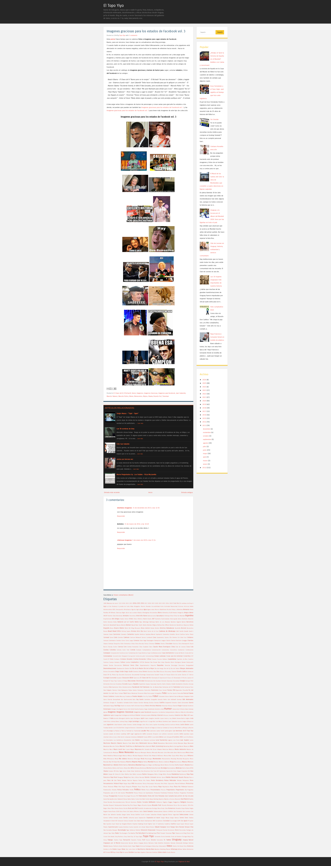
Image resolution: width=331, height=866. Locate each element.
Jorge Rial (152, 721)
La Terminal (127, 731)
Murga (172, 762)
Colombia (113, 650)
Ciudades (145, 647)
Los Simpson (145, 740)
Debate (105, 665)
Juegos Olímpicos (187, 721)
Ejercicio (137, 678)
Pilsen (105, 787)
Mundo (156, 762)
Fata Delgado (107, 690)
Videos (169, 846)
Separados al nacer (153, 818)
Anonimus (133, 616)
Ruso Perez (123, 811)
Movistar (106, 762)
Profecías (170, 793)
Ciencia (120, 647)
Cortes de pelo (140, 656)
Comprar (138, 650)
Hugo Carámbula (149, 709)
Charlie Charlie (170, 640)
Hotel (132, 709)
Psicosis (133, 796)
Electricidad (140, 681)
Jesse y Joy (167, 718)
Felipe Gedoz (132, 690)
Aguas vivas (150, 609)
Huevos (141, 709)
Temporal (160, 830)
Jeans (146, 718)
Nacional (106, 765)
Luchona (152, 740)
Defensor (126, 665)
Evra (110, 687)
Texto (117, 833)
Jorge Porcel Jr (144, 721)
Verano (105, 846)
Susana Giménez (123, 827)
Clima (173, 647)
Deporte (153, 665)
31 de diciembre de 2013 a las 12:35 (146, 508)
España (135, 684)
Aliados (139, 612)
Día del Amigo (159, 668)
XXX (111, 852)
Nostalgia (164, 768)
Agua (145, 609)
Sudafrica (167, 824)
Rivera (117, 808)
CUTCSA (142, 662)
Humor (134, 393)
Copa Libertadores (168, 653)
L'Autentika (139, 728)
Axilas (115, 622)
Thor (158, 833)
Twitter (168, 840)
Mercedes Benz (172, 752)
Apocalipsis (160, 616)
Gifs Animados (187, 699)
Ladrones (153, 731)
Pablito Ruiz (128, 774)
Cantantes (130, 634)
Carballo (172, 634)
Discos (162, 671)
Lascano (105, 734)
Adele (191, 606)
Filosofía (185, 690)
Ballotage (146, 622)
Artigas (117, 619)
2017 (145, 603)
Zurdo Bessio (171, 852)
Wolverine (190, 849)
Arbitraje (167, 616)
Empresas (170, 681)
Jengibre (151, 718)
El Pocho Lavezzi (186, 678)
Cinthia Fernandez (132, 647)
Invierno (177, 715)
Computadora (146, 650)
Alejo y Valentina (177, 609)
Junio (151, 724)
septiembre (207, 439)
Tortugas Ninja (186, 836)
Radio (129, 799)
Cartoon (126, 637)
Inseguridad (118, 715)
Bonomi (183, 628)
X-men (108, 852)
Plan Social (149, 787)
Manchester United (172, 743)
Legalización (138, 734)
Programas (183, 793)
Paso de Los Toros (114, 780)
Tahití (168, 827)
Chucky (110, 647)
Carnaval (106, 637)
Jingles (187, 718)
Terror (177, 830)
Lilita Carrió (121, 737)
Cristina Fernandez (139, 659)
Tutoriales (160, 840)
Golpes (135, 702)
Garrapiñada (116, 699)
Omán (128, 771)
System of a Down (139, 827)
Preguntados (170, 790)
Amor (191, 612)
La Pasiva (116, 731)
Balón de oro (160, 622)
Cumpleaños (135, 662)
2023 (163, 603)
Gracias (156, 702)
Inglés (112, 715)
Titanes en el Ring (180, 833)
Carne (111, 637)
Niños (133, 768)
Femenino (140, 690)
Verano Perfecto (114, 846)
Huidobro (158, 709)
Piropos (134, 787)
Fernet (165, 690)
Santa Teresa (130, 814)
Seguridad (176, 814)
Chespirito (117, 644)
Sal (128, 811)
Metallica (110, 755)
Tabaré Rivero (150, 827)
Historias (164, 706)
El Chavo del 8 (118, 393)
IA (180, 709)
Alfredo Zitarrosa (116, 612)
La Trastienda (136, 731)
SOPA (178, 821)
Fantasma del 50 (168, 687)
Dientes (135, 671)
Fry (147, 696)
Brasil (110, 631)
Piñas (116, 787)
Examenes (115, 687)
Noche (149, 768)
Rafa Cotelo (145, 799)
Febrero (114, 690)
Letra (181, 734)
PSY (137, 796)
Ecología (106, 678)
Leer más (140, 423)
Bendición (173, 625)
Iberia (183, 709)
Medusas (115, 752)
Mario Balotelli (146, 746)
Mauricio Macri (108, 749)
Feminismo (154, 690)
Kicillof (119, 728)
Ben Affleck (165, 625)
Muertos (129, 762)
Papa (188, 774)
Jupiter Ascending (158, 724)
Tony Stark (127, 836)
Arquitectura (107, 619)
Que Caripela (169, 796)
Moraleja (173, 759)
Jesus (174, 718)
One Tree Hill (155, 771)
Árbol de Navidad (179, 616)
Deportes (160, 665)
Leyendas (186, 734)
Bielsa (191, 625)
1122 (120, 603)
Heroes (142, 706)
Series (182, 818)
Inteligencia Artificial (128, 715)
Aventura (184, 619)
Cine (125, 647)
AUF (153, 619)
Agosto (133, 609)
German (179, 699)
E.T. (188, 675)
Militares (190, 755)
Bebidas (149, 625)
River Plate (111, 808)
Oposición (169, 771)
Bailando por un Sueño (126, 622)
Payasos (135, 780)
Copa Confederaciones (154, 653)
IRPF (188, 715)
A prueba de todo (124, 606)
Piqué (123, 787)
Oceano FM (111, 771)
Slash (142, 821)
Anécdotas (119, 616)
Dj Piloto (113, 675)
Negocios (145, 765)
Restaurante (118, 805)
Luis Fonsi (176, 740)
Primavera (157, 793)
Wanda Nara (150, 849)
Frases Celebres (108, 696)
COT (192, 656)
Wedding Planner (165, 849)
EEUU (131, 678)
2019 (153, 603)
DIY (108, 675)
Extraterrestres (127, 687)
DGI (131, 668)
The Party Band (141, 833)
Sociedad (166, 821)
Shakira (191, 818)
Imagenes (140, 393)
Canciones (116, 634)
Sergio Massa (165, 818)
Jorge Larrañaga (133, 721)
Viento (175, 846)
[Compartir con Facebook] (115, 388)
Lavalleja (123, 734)
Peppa (125, 783)
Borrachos (190, 628)
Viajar (133, 846)
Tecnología (122, 830)
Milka (105, 759)
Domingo (143, 675)
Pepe (121, 783)
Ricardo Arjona (146, 805)
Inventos (171, 715)
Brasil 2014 (117, 631)
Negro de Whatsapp (154, 765)
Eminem (163, 681)
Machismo (106, 743)
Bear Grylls (139, 625)
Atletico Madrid (142, 619)
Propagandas (113, 796)
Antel (138, 616)
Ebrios (191, 675)
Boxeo (105, 631)
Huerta (137, 709)
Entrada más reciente (112, 492)
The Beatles (131, 833)
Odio (117, 771)
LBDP (128, 734)
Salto (141, 811)
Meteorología (118, 755)
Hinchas (152, 706)
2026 (170, 603)
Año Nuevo (144, 616)
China (133, 644)
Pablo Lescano (137, 774)
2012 (127, 603)
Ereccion (113, 684)
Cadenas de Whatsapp (167, 631)
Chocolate (168, 644)
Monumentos (166, 759)
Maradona (106, 746)
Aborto (143, 606)
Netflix (177, 765)
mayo (205, 453)
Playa (160, 787)
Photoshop (189, 783)
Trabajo (110, 840)
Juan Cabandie (181, 393)
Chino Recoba (139, 644)
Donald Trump (159, 675)
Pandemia (175, 774)
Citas (140, 647)
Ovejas (110, 774)
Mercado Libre (162, 752)
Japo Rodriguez (135, 718)
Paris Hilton (135, 777)
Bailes (137, 622)
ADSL (114, 609)
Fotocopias (150, 693)
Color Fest (125, 650)
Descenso (182, 665)
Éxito (120, 687)
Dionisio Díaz (152, 671)
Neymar (187, 765)
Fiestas (169, 690)
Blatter (122, 628)
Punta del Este (153, 796)
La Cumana (164, 728)
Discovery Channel (170, 671)
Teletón (138, 830)
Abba (131, 606)
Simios (126, 821)
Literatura (134, 737)
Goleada (126, 702)
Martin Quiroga (174, 746)
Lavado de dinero (114, 734)
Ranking (156, 799)
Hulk (162, 709)
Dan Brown (153, 662)
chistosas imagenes (124, 540)
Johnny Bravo (115, 721)
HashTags (117, 706)
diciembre (206, 429)
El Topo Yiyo (113, 5)
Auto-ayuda (173, 619)
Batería (123, 625)
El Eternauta (154, 678)
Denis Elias (134, 665)
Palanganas (150, 774)
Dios (158, 671)
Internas (154, 715)
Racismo (114, 799)
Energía (182, 681)
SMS (154, 821)
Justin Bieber (184, 724)
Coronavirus (107, 656)
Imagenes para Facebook (166, 393)
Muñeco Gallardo (164, 762)
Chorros (175, 644)
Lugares (170, 740)
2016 (142, 603)
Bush (145, 631)
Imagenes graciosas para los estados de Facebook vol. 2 (128, 110)
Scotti (143, 814)
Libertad (105, 737)
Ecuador (119, 678)
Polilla (131, 790)
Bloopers (137, 628)
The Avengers (123, 833)
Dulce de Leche (176, 675)
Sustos (131, 827)
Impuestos (154, 712)
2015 (138, 603)
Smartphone (148, 821)
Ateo (135, 619)
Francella (180, 693)
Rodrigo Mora (156, 808)
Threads (162, 833)
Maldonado (143, 743)
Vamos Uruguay (138, 843)
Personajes (150, 783)
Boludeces (170, 628)
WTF (104, 852)
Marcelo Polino (123, 396)
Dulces (184, 675)
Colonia (119, 650)
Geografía (154, 699)
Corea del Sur (189, 653)
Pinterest (110, 787)
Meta (191, 752)
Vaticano (151, 843)
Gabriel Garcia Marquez (176, 696)
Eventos (105, 687)
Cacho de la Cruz (152, 631)
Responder (121, 516)
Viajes (138, 846)
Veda (156, 843)
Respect (111, 805)
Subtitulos (161, 824)
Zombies (154, 852)
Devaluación (120, 668)
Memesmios (138, 396)
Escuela (124, 684)
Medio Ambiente (180, 749)
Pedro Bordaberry (157, 780)
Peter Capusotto (169, 783)
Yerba (117, 852)
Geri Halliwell (172, 699)
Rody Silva (164, 808)
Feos (160, 690)
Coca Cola (189, 647)
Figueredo (179, 690)
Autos (179, 619)
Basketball (113, 625)
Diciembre (111, 671)
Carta (115, 637)
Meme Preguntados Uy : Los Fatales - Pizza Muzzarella (136, 474)
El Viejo (125, 681)
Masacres (187, 746)
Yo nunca (125, 852)
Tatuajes (114, 830)
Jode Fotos (106, 721)
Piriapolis (128, 787)
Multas (146, 762)
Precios (163, 790)
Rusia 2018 (115, 811)
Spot (113, 824)
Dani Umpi (161, 662)
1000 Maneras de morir (110, 603)
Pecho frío (141, 780)
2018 (149, 603)
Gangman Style (188, 696)
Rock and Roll (133, 808)
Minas (116, 759)
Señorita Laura (133, 818)
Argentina (189, 615)
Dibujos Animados (186, 668)
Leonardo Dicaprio (152, 734)
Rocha (125, 808)
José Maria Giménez (162, 721)
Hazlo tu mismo (126, 706)
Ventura (191, 843)
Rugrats (105, 811)
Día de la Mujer (149, 668)
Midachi (154, 755)
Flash (125, 693)
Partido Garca (161, 777)
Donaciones (150, 675)
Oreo (174, 771)
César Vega (143, 640)
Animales (126, 616)
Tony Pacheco (119, 836)
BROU (138, 631)
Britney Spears (126, 631)
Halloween (106, 706)
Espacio (130, 684)
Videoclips (155, 846)
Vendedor (167, 843)
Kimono (132, 728)
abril (204, 457)
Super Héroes (184, 824)
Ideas (186, 709)
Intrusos (165, 715)
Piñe (119, 787)
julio (204, 446)
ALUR (170, 612)
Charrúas (190, 640)
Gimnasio (106, 702)
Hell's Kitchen (135, 706)
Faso (191, 687)
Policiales (125, 790)
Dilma (140, 671)
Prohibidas (190, 793)
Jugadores (110, 724)
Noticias (179, 768)
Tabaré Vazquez (160, 827)
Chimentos (127, 644)
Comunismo (165, 650)
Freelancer (128, 696)
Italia (112, 718)
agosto (205, 443)
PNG (179, 787)
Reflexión (152, 802)
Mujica (145, 396)
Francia (185, 693)
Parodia (142, 777)
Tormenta (157, 836)
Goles (131, 702)
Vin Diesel (180, 846)
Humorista (175, 709)
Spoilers (109, 824)
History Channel (173, 706)
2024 (167, 603)
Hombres (190, 706)
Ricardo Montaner (167, 805)
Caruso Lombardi (147, 637)
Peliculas (173, 780)
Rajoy (151, 799)
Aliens (160, 612)
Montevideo (157, 759)
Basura (119, 625)
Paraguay (120, 777)
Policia (119, 790)
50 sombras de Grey (185, 603)
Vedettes (160, 843)
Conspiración (115, 653)
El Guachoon (162, 678)
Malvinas (150, 743)
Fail (141, 687)
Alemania (186, 609)
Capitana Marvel (150, 634)
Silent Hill (114, 821)
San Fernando (178, 811)
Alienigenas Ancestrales (149, 612)
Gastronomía (128, 699)
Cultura (122, 662)
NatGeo (125, 765)
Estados (168, 684)
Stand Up (118, 824)
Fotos (164, 693)
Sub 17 (155, 824)
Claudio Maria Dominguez (161, 647)
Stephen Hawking (137, 824)
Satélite (137, 814)
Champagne (149, 640)
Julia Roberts (118, 724)
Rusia (110, 811)
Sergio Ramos (174, 818)
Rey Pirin (130, 805)
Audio (150, 619)
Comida (132, 650)
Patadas (124, 780)
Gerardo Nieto (162, 699)
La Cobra (157, 728)
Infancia (177, 712)
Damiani (147, 662)
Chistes (157, 644)
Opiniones (162, 771)
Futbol (150, 696)
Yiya (121, 852)
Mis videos (123, 759)
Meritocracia (181, 752)
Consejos (106, 653)
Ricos (175, 805)
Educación (125, 678)
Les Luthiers (163, 734)
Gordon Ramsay (143, 702)
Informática (189, 712)
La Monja (184, 728)
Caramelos (166, 634)
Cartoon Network (135, 637)
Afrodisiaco (127, 609)
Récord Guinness (131, 802)
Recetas (110, 802)
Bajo (141, 622)
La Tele (121, 731)
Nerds (162, 765)
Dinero (145, 671)
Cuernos (106, 662)
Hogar (180, 706)
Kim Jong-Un (126, 728)
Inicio (150, 492)
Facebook (135, 687)
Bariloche (106, 625)
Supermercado (113, 827)
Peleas (166, 780)
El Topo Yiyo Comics (115, 681)
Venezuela (179, 843)
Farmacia (187, 687)
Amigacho (181, 612)
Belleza (159, 625)
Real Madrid (185, 799)
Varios (146, 843)
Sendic (125, 818)
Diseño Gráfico (182, 671)
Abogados (137, 606)
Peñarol (116, 783)
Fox (168, 693)
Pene (191, 780)
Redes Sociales (142, 802)
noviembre (207, 432)
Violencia (190, 846)
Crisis (111, 659)
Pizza (143, 787)
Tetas (113, 833)
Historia (158, 706)
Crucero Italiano (162, 659)
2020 (156, 603)
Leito (144, 734)
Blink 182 (128, 628)
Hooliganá (120, 709)
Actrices (186, 606)
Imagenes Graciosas (151, 393)
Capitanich (159, 634)
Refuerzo (159, 802)
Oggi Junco (122, 771)
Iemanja (191, 709)
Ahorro (157, 609)
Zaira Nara (137, 852)
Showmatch (107, 821)
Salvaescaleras (158, 811)
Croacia (154, 659)
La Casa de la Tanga (149, 728)
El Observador (176, 678)
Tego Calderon (130, 830)
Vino (185, 846)
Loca (153, 737)
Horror (125, 709)
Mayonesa (138, 749)
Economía (113, 678)
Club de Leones (180, 647)
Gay (137, 699)
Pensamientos (108, 783)
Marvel (181, 746)
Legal (132, 734)
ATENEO (131, 619)
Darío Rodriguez (176, 662)
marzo (205, 461)
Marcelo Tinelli (125, 746)
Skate (138, 821)
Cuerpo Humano (114, 662)
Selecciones (183, 814)
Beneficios (180, 625)
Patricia (129, 780)
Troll (143, 840)
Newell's (182, 765)
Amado (175, 612)
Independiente (170, 712)
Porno (143, 790)
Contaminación (133, 653)
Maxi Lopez (126, 749)
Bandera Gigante (176, 622)
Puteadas (161, 796)
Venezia (173, 843)
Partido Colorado (150, 777)
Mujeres (135, 762)
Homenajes (107, 709)
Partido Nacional (172, 777)
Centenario (112, 640)
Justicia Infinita (175, 724)
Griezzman (185, 702)
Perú (162, 783)
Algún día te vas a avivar (129, 612)
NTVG (191, 768)
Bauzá (133, 625)
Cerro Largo (129, 640)
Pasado (181, 777)
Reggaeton (176, 802)
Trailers (116, 840)
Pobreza (184, 787)
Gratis (179, 702)
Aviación (190, 619)
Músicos (190, 762)
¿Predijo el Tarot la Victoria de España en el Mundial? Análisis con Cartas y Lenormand (212, 59)
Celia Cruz (183, 637)
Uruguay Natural (188, 840)
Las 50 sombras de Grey (125, 429)
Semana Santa (117, 818)
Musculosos (178, 762)
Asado (122, 619)
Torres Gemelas (166, 836)
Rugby (191, 808)
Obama (150, 396)
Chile (121, 644)
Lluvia (145, 737)
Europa (191, 684)
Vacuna (131, 843)
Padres (144, 774)
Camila (181, 631)
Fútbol (155, 696)
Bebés (145, 625)
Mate (191, 746)
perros (113, 39)
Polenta (114, 790)
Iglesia (105, 712)
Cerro (123, 640)
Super (178, 824)
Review (125, 805)
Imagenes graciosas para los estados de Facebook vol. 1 (162, 107)
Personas (157, 783)
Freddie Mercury (120, 696)
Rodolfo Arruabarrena (145, 808)
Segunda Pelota (167, 814)
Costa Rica (187, 656)
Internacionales (146, 715)
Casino (167, 637)
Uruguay (176, 839)
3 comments (133, 35)
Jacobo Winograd (119, 718)
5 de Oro (176, 603)
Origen (179, 771)
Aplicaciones (152, 616)
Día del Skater (175, 668)
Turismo (153, 840)
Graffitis (162, 702)
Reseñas (105, 805)
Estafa (173, 684)
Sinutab (131, 821)
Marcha (132, 746)
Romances (171, 808)
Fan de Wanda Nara (156, 687)
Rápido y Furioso (169, 799)
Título (188, 833)
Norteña (157, 768)
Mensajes (143, 752)
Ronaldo (178, 808)
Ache (162, 606)
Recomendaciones (119, 802)
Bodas (152, 628)
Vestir (130, 846)
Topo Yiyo (122, 35)
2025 (204, 383)
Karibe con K (113, 728)
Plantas (155, 787)
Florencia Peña (142, 693)
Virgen (119, 849)
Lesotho (176, 734)
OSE (188, 771)
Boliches (163, 628)
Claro (150, 647)
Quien (105, 799)
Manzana (180, 743)
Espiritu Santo (161, 684)
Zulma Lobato (162, 852)
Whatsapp (174, 849)
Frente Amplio (137, 696)
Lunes (191, 740)
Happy (112, 706)
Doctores (128, 675)
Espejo (148, 684)
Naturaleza (132, 765)
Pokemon (190, 787)
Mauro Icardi (118, 749)
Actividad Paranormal (171, 606)
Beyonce (186, 625)
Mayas (132, 749)
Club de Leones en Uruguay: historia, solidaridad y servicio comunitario (212, 249)
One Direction (145, 771)
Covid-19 (106, 659)
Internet (160, 715)
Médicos (171, 749)
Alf (109, 612)
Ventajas (185, 843)
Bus (142, 631)
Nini (129, 768)
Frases (191, 693)
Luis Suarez (184, 740)
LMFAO (150, 737)
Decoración (118, 665)
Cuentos (190, 659)
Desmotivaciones (109, 668)
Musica (184, 762)
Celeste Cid (175, 637)
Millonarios (110, 759)
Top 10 (133, 836)
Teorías (165, 830)
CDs (170, 637)
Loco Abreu (159, 737)
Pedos (148, 780)
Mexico (125, 755)
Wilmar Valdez (182, 849)
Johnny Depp (124, 721)
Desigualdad (189, 665)
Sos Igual (184, 821)
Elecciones (132, 681)
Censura (105, 640)
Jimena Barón (180, 718)
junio (205, 450)
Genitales (147, 699)
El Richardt (127, 393)
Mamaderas (161, 743)
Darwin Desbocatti (187, 662)
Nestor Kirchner (170, 765)
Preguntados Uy (181, 790)
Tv (164, 840)
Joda (191, 718)
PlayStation (165, 787)
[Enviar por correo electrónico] (108, 388)
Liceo (115, 737)
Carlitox (182, 634)
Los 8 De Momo (188, 737)
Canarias (105, 634)
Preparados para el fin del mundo (114, 793)
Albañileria (163, 609)
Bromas (133, 631)
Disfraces (190, 671)
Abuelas (148, 606)
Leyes (191, 734)
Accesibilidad (156, 606)
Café (177, 631)
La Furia (170, 728)
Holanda (184, 706)
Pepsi (129, 783)
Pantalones (182, 774)
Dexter (127, 668)
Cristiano (116, 659)
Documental (136, 675)
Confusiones (189, 650)
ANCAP (105, 616)
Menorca (137, 752)
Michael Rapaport (138, 755)
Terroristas (182, 830)
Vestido (125, 846)
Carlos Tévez (189, 634)
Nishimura (143, 768)
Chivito (162, 644)
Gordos (151, 702)
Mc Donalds (146, 749)
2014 (135, 603)
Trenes (139, 840)
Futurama (161, 696)
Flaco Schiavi (119, 693)
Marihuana (138, 746)
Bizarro (116, 628)
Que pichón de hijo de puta (183, 796)
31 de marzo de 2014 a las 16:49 (137, 524)
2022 (160, 603)
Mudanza (123, 762)
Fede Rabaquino (123, 690)
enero (205, 464)
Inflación (183, 712)
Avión (105, 622)
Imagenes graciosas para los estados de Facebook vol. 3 (146, 31)
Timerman (165, 396)
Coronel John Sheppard (120, 656)
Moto (191, 759)
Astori (126, 619)
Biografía (106, 628)
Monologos (148, 759)
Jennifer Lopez (159, 718)
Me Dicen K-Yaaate (156, 749)
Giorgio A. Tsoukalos (116, 702)
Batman (128, 625)
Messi (188, 752)
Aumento (158, 619)
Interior (137, 715)
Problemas (164, 793)
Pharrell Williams (180, 783)
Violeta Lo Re (107, 849)
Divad (105, 675)
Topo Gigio (139, 836)
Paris (129, 777)
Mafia (133, 743)
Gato (134, 699)
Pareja (126, 777)
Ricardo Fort (157, 396)
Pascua (186, 777)
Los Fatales (136, 740)
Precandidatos (155, 790)
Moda (142, 759)
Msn (119, 762)
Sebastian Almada (156, 814)
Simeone (120, 821)
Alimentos (165, 612)
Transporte (126, 840)
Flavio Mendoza (132, 693)
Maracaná (190, 743)
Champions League (160, 640)
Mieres (166, 755)
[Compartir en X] (112, 388)
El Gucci (169, 678)
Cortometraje (150, 656)
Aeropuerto (119, 609)
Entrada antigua (187, 492)
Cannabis (123, 634)
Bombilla (177, 628)
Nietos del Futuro (118, 768)
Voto (133, 849)
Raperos (161, 799)
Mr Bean (114, 762)
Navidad (139, 765)
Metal (105, 755)
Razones (177, 799)
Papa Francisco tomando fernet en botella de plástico (217, 337)
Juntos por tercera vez (125, 459)
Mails (137, 743)
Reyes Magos (137, 805)
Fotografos (158, 693)
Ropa (183, 808)
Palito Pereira (167, 774)
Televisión (144, 830)
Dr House (167, 675)
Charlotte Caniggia (181, 640)
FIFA (174, 690)
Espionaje (153, 684)
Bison (112, 628)
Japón (143, 718)
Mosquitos (186, 759)
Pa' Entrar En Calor (119, 774)
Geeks (141, 699)
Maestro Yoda (127, 743)
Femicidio (147, 690)
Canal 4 (191, 631)
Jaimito (127, 718)
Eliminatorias (149, 681)
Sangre (124, 814)
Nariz (111, 765)
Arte (113, 619)
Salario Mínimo (134, 811)
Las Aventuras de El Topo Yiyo (183, 731)
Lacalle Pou (145, 731)
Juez (104, 724)
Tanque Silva (189, 827)
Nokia (153, 768)
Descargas (174, 665)
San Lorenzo (187, 811)
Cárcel (177, 634)
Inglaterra (106, 715)
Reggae (170, 802)
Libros (111, 737)
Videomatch (162, 846)
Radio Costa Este (136, 799)
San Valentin (112, 814)
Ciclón (115, 647)
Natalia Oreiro (118, 765)
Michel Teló (148, 755)
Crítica (149, 659)
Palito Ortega (158, 774)
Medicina (165, 749)
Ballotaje (152, 622)
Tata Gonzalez (107, 830)
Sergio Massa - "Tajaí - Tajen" (127, 413)
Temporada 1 (152, 830)
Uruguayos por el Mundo (112, 843)
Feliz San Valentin (123, 444)
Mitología (137, 759)
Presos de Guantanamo (146, 793)
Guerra (191, 702)
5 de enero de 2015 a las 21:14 (144, 540)
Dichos (105, 671)
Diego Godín (128, 671)
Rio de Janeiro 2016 (184, 805)
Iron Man (184, 715)
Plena (171, 787)
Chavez (105, 644)
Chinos (146, 644)
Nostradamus (171, 768)
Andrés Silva (111, 616)
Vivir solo (129, 849)
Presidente (129, 793)
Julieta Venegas (137, 724)
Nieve (126, 768)
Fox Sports (173, 693)
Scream (147, 814)
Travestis (133, 840)
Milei (177, 755)
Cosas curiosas (160, 656)
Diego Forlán (119, 671)
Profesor (176, 793)
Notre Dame (186, 768)
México (130, 755)
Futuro (167, 696)
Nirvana (137, 768)
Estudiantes (179, 684)
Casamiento (160, 637)
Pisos (139, 787)
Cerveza (136, 640)
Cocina (105, 650)
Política (137, 789)
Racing (109, 799)
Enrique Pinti (189, 681)
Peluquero (186, 780)
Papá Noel (113, 777)
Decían (111, 665)
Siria (135, 821)
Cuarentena (172, 659)
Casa (154, 637)
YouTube (131, 852)
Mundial (150, 762)
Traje (120, 840)
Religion (183, 802)
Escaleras (119, 684)
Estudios (186, 684)
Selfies (111, 818)
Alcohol (169, 609)
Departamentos (144, 665)
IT (109, 718)
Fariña (182, 687)
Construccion (123, 653)
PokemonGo (107, 790)
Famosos (146, 687)
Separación (142, 818)
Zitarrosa (149, 852)
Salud (145, 811)
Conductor (181, 650)
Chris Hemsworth (183, 644)
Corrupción (131, 656)
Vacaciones (124, 843)
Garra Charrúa (107, 699)
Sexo (186, 818)
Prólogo (105, 796)
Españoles (142, 684)
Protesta (120, 796)
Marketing (166, 746)
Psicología (127, 796)
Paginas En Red (184, 862)
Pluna (176, 787)
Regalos (165, 802)
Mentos (149, 752)
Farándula (176, 687)
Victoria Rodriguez (146, 846)
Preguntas (190, 790)
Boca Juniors (145, 628)
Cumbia (128, 662)
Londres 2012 (178, 737)
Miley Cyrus (183, 755)
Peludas (179, 780)
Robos (121, 808)
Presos (136, 793)
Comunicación (156, 650)
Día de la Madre (137, 668)
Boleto (157, 628)
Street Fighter (148, 824)
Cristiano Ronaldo (126, 659)
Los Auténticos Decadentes (122, 740)
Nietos (110, 768)
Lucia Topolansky (161, 740)
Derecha (167, 665)
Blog (132, 628)
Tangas (173, 827)
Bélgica (154, 625)
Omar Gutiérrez (136, 771)
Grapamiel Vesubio (171, 702)
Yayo (114, 852)
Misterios (130, 759)
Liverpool (140, 737)
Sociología (173, 821)
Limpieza (127, 737)
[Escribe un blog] (110, 388)
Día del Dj (167, 668)
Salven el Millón (168, 811)
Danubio (167, 662)
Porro (148, 790)
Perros (145, 783)
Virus (123, 849)
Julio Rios (145, 724)
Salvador (150, 811)
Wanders (157, 849)
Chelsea (110, 644)
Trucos (148, 840)
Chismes (151, 644)
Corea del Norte (179, 653)
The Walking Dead (151, 833)
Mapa (185, 743)
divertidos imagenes (124, 508)
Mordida (179, 759)
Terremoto (171, 830)
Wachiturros (142, 849)
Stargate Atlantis (127, 824)
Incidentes (162, 712)
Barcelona (189, 622)
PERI (132, 783)
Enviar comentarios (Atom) (123, 595)
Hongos (113, 709)
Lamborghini (168, 731)
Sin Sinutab (214, 119)
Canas (111, 634)
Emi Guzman (157, 681)
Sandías (118, 814)
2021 (204, 397)
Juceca (180, 721)
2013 (130, 603)
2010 (123, 603)
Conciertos (173, 650)
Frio (144, 696)
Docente (122, 675)
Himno (147, 706)
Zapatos (143, 852)
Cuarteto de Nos (182, 659)
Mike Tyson (172, 755)
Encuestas (176, 681)
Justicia (167, 724)
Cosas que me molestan (174, 656)
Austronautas (165, 619)
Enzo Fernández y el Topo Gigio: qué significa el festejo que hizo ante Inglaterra (212, 92)
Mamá (155, 743)
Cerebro (118, 640)
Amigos (186, 612)
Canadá (186, 631)
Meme (131, 396)
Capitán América (140, 634)
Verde (121, 846)
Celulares (190, 637)
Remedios (190, 802)
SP (188, 821)
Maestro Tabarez (112, 396)
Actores (180, 606)
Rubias (187, 808)
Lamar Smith (160, 731)
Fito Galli (111, 693)
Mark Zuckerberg (157, 746)
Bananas (167, 622)
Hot (129, 709)
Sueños (173, 824)
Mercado (154, 752)
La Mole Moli (177, 728)
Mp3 (110, 762)
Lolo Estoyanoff (168, 737)
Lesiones (170, 734)
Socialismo (159, 821)
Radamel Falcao (122, 799)
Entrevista (106, 684)
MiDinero (160, 755)
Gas (122, 699)
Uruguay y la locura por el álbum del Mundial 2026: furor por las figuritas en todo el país (212, 216)
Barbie (184, 622)
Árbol (172, 616)
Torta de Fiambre (176, 836)
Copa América (142, 653)
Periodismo (138, 783)
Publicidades (143, 796)
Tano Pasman (180, 827)
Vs (136, 849)
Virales (114, 849)
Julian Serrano (127, 724)
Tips (173, 833)
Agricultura (139, 609)
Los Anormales (108, 740)
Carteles (120, 637)
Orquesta (184, 771)
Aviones (110, 622)
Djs (117, 675)
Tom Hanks (111, 836)
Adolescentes (107, 609)
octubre (206, 436)
